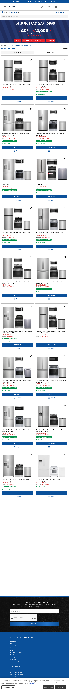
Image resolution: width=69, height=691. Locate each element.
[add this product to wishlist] (30, 60)
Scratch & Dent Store (16, 677)
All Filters (18, 52)
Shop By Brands (14, 655)
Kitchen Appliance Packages (23, 45)
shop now (18, 40)
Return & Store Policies (16, 661)
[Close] (66, 680)
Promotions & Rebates (16, 652)
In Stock (12, 643)
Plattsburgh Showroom (16, 672)
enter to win (50, 40)
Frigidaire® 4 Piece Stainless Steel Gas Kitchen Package (15, 133)
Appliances (11, 45)
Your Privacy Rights (8, 687)
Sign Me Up (34, 624)
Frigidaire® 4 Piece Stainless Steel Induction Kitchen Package (17, 183)
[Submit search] (66, 16)
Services (12, 650)
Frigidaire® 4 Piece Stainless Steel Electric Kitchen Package (16, 84)
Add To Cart (17, 98)
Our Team (12, 657)
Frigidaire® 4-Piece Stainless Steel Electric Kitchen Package (50, 331)
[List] (42, 7)
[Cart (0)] (63, 7)
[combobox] (51, 52)
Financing (12, 648)
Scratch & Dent (14, 645)
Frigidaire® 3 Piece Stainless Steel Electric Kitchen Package (50, 430)
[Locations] (49, 7)
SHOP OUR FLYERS (27, 40)
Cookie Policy (32, 683)
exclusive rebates (39, 40)
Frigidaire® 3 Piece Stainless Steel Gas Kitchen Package (15, 479)
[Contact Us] (56, 7)
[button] (5, 7)
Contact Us (13, 659)
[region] (34, 684)
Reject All (60, 687)
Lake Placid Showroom (16, 670)
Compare (18, 101)
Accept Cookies (48, 687)
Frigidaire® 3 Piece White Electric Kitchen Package (48, 479)
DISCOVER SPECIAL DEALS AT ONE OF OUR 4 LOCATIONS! (35, 2)
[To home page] (12, 7)
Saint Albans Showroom (16, 674)
